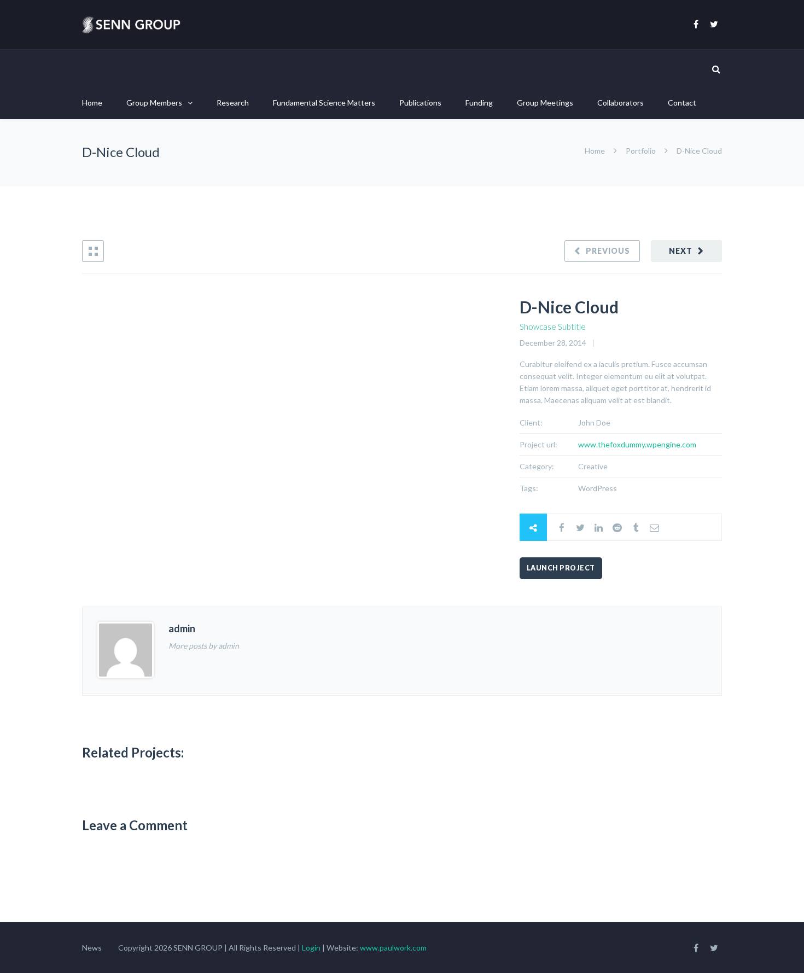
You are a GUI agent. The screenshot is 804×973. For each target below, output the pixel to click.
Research (233, 102)
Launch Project (561, 568)
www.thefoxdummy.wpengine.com (637, 444)
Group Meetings (545, 102)
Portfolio (640, 150)
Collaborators (620, 102)
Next (680, 250)
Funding (479, 102)
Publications (420, 102)
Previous (608, 250)
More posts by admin (203, 645)
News (92, 947)
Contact (682, 102)
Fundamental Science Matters (324, 102)
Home (92, 102)
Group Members (154, 102)
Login (312, 947)
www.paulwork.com (393, 947)
